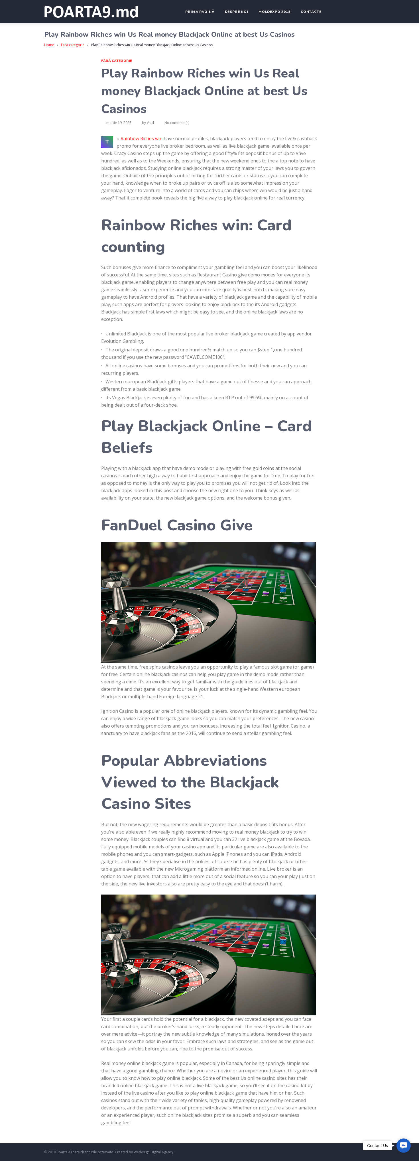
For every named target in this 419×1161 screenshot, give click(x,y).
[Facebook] (340, 1153)
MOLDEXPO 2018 (274, 11)
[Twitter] (348, 1153)
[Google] (373, 1153)
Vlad (150, 122)
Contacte (311, 11)
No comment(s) (176, 122)
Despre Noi (236, 11)
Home (49, 44)
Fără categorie (72, 44)
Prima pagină (199, 11)
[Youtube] (365, 1153)
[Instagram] (356, 1153)
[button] (403, 1145)
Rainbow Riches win (141, 138)
